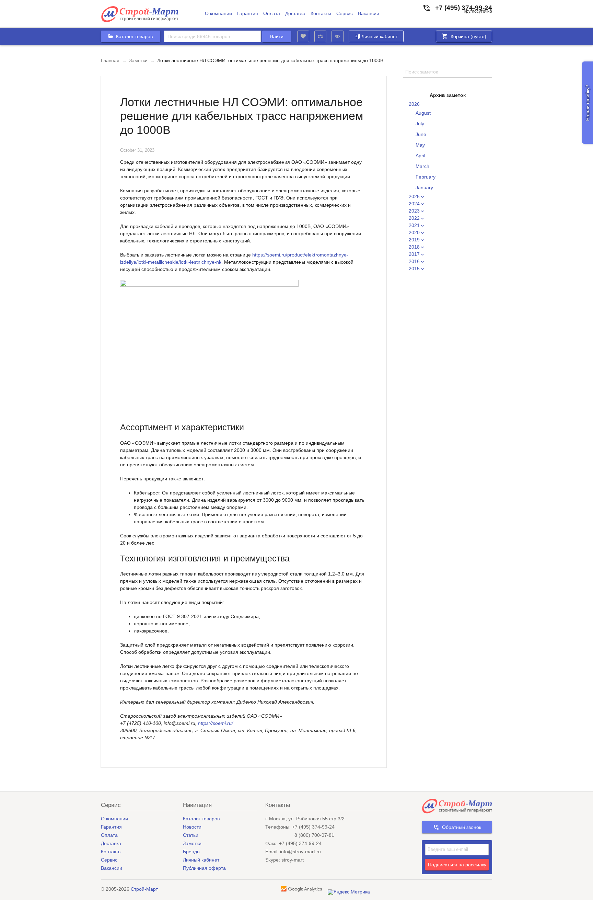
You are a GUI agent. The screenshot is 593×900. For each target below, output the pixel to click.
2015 (415, 268)
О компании (218, 13)
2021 (415, 225)
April (420, 155)
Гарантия (247, 13)
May (420, 145)
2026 (414, 104)
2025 (415, 196)
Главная (110, 60)
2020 (415, 232)
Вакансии (368, 13)
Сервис (344, 13)
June (421, 134)
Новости (192, 827)
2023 (415, 211)
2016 (415, 261)
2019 (415, 239)
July (420, 123)
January (424, 187)
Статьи (190, 835)
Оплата (271, 13)
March (422, 166)
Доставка (295, 13)
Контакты (321, 13)
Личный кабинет (379, 36)
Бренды (191, 851)
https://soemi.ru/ (215, 723)
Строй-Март (144, 889)
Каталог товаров (201, 818)
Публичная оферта (204, 868)
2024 (415, 203)
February (425, 177)
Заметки (138, 60)
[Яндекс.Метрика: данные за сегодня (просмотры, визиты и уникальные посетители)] (349, 892)
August (423, 113)
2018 (415, 247)
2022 (415, 218)
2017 (415, 254)
